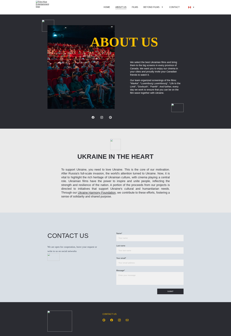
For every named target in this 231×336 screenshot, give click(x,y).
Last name (120, 246)
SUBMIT (170, 291)
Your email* (121, 258)
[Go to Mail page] (127, 320)
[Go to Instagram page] (101, 117)
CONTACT (174, 7)
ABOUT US (120, 7)
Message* (120, 270)
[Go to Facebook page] (93, 117)
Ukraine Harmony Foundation (97, 192)
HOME (107, 7)
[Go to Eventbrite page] (110, 117)
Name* (119, 233)
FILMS (135, 7)
